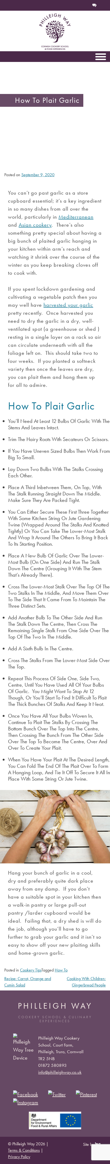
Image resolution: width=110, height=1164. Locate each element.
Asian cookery (35, 224)
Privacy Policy (19, 1156)
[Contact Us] (94, 5)
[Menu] (100, 56)
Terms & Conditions (24, 1150)
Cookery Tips (30, 970)
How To (61, 970)
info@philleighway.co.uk (59, 1072)
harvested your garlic (68, 304)
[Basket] (77, 5)
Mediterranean (75, 216)
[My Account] (85, 5)
